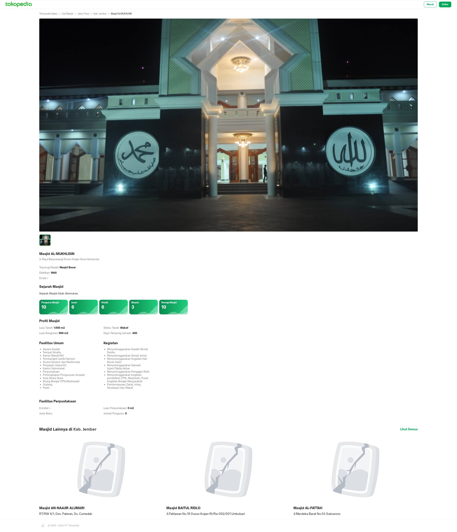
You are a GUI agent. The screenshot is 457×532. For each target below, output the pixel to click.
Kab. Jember (100, 13)
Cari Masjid (67, 13)
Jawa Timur (83, 13)
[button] (101, 475)
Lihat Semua (409, 429)
